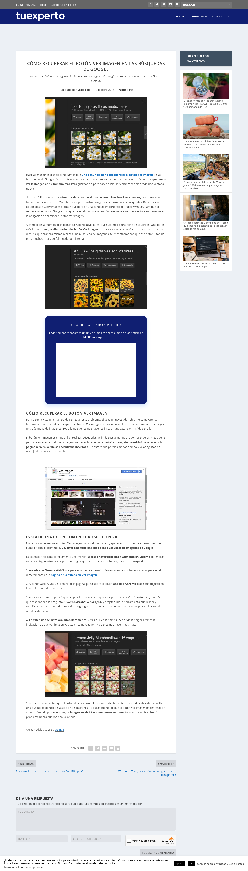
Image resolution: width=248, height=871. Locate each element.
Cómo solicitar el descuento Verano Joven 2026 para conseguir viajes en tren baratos (204, 185)
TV (228, 16)
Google (59, 729)
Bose (43, 5)
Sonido (217, 16)
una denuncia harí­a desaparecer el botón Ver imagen (117, 175)
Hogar (180, 16)
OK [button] (191, 863)
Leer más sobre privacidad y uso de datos (220, 863)
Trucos (121, 90)
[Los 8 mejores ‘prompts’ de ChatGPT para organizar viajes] (206, 249)
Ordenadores (198, 16)
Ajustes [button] (179, 863)
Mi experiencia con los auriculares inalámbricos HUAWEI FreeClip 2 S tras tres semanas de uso (205, 103)
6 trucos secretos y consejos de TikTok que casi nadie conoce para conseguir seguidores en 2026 (205, 225)
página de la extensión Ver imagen (74, 575)
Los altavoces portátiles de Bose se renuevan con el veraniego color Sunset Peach (203, 144)
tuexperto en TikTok (63, 5)
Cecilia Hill (84, 90)
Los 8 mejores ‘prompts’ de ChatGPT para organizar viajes (204, 265)
